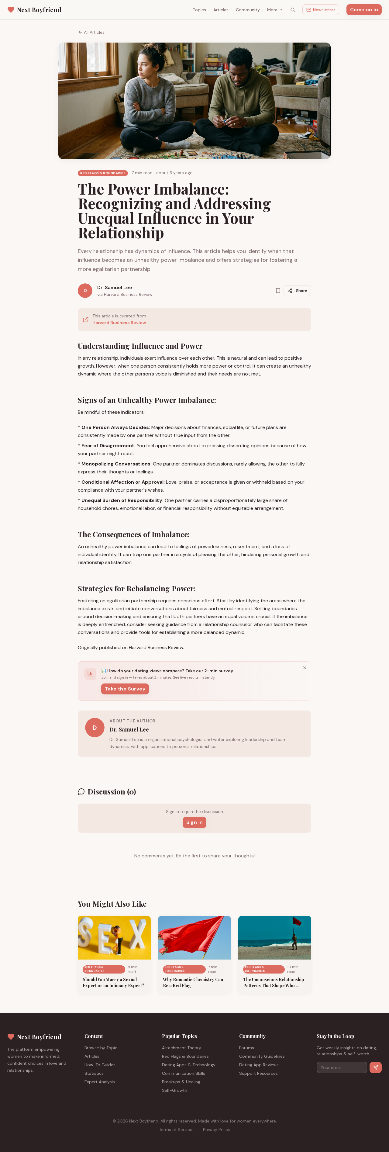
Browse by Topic (100, 1047)
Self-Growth (174, 1090)
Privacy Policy (216, 1129)
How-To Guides (99, 1064)
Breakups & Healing (181, 1082)
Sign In (194, 822)
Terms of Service (175, 1129)
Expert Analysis (99, 1082)
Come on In (364, 9)
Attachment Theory (181, 1047)
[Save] (278, 291)
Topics (199, 9)
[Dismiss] (304, 667)
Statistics (94, 1073)
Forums (246, 1047)
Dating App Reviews (259, 1064)
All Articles (94, 32)
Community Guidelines (262, 1056)
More (272, 9)
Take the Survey (125, 689)
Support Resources (258, 1073)
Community (248, 9)
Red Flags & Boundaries (185, 1056)
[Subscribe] (376, 1067)
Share (301, 290)
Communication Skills (183, 1073)
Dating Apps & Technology (188, 1064)
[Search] (292, 9)
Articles (221, 9)
